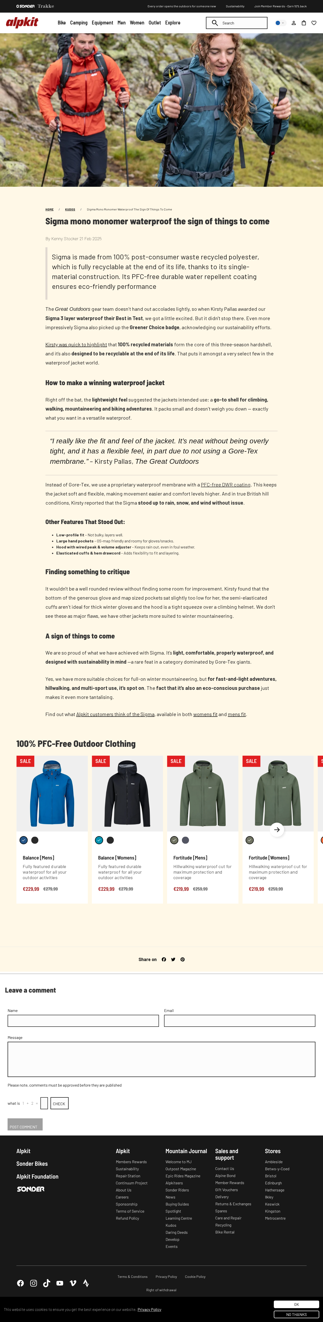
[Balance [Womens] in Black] (110, 840)
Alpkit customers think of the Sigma (115, 714)
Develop (172, 1239)
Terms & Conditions (133, 1276)
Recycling (223, 1224)
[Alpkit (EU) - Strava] (86, 1283)
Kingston (272, 1211)
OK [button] (296, 1304)
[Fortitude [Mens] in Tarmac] (185, 840)
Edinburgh (273, 1182)
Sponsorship (127, 1204)
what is (14, 1103)
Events (172, 1246)
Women (137, 22)
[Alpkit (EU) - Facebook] (20, 1283)
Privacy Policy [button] (149, 1309)
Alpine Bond (225, 1175)
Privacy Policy (166, 1276)
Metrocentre (275, 1218)
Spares (221, 1210)
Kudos (70, 209)
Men (122, 22)
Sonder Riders (177, 1189)
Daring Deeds (177, 1232)
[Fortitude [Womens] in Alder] (250, 840)
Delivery (222, 1196)
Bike (62, 22)
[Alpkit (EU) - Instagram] (34, 1283)
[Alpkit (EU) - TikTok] (47, 1283)
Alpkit (23, 1151)
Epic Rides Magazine (183, 1175)
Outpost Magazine (181, 1168)
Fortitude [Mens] (190, 857)
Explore (172, 22)
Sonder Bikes (32, 1163)
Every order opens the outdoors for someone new (182, 6)
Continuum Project (132, 1182)
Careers (122, 1196)
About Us (123, 1189)
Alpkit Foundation (37, 1176)
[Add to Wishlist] (81, 760)
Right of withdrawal (161, 1290)
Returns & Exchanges (233, 1203)
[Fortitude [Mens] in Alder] (174, 840)
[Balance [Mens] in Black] (35, 840)
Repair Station (128, 1175)
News (170, 1196)
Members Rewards (131, 1161)
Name (13, 1010)
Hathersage (274, 1189)
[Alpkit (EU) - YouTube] (60, 1283)
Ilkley (269, 1196)
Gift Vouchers (226, 1189)
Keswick (272, 1204)
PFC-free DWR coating (226, 484)
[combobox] (236, 23)
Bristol (270, 1175)
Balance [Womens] (117, 857)
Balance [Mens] (38, 857)
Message (15, 1037)
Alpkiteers (174, 1182)
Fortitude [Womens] (269, 857)
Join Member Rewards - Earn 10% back (280, 6)
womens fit (205, 714)
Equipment (102, 22)
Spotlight (173, 1211)
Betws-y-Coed (277, 1168)
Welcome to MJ (179, 1161)
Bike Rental (224, 1231)
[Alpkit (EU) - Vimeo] (73, 1283)
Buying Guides (177, 1204)
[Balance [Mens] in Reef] (23, 840)
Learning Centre (179, 1218)
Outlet (155, 22)
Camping (79, 22)
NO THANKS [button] (296, 1314)
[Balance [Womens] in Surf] (99, 840)
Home (49, 209)
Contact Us (224, 1168)
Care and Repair (228, 1217)
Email (169, 1010)
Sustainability (235, 6)
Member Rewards (229, 1182)
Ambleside (274, 1161)
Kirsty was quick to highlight (76, 344)
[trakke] (46, 6)
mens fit (237, 714)
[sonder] (25, 6)
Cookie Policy (195, 1276)
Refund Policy (127, 1218)
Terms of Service (130, 1211)
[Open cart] (304, 23)
